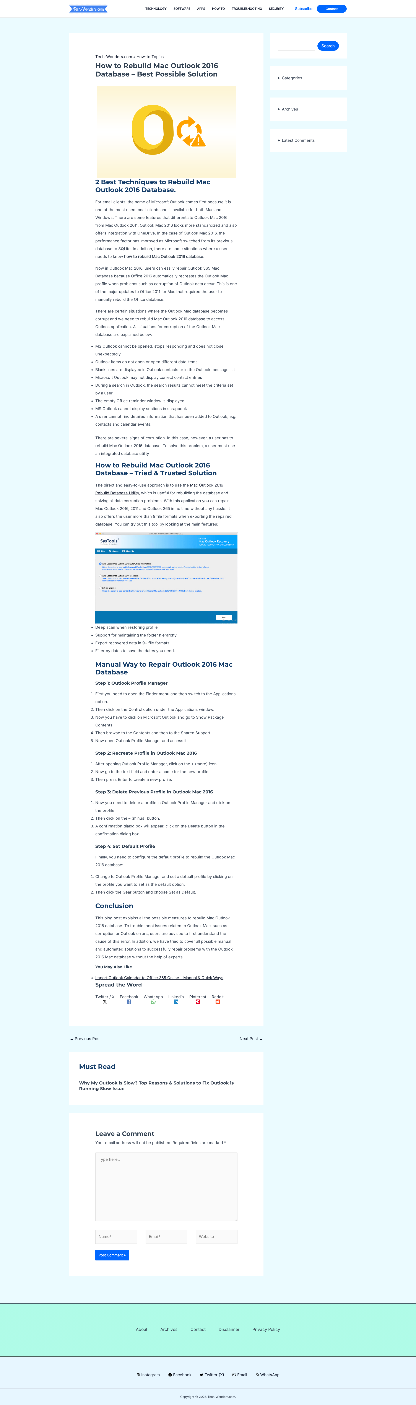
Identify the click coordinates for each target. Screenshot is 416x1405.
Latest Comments (298, 140)
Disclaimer (229, 1329)
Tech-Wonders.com (113, 56)
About (141, 1329)
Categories (292, 78)
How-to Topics (150, 56)
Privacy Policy (266, 1329)
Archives (290, 109)
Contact (198, 1329)
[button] (303, 9)
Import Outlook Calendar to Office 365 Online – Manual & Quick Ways (159, 977)
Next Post (251, 1038)
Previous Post (85, 1038)
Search (328, 46)
